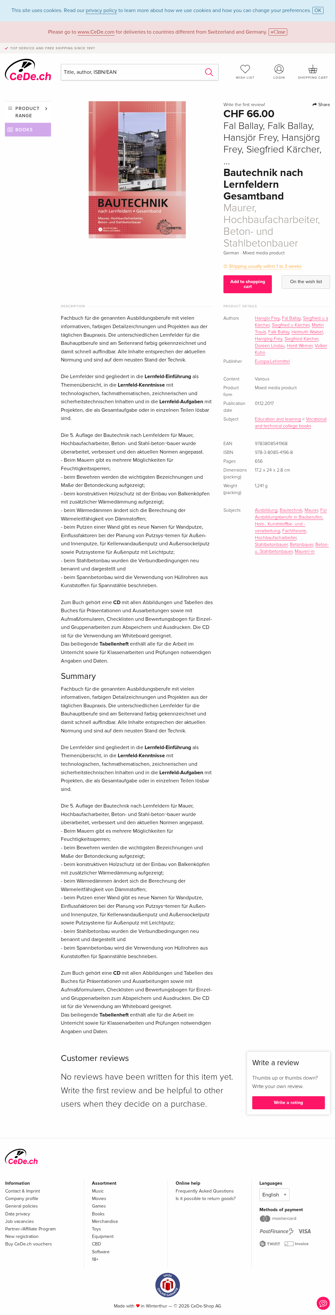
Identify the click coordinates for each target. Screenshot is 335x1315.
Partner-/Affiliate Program (30, 1229)
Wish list (245, 78)
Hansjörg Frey (268, 339)
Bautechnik (291, 510)
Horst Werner (299, 346)
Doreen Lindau (270, 346)
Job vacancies (19, 1221)
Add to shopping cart (247, 284)
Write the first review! (244, 105)
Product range (27, 112)
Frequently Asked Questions (205, 1191)
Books (24, 130)
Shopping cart (313, 78)
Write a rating (288, 1102)
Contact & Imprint (22, 1191)
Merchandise (105, 1221)
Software (101, 1252)
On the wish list (306, 281)
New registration (22, 1236)
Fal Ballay (291, 318)
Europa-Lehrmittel (272, 361)
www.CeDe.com (96, 32)
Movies (99, 1198)
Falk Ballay (278, 332)
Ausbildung (266, 510)
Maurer (311, 510)
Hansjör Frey (267, 318)
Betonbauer (301, 544)
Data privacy (17, 1214)
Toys (96, 1229)
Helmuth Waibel (307, 332)
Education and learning (278, 419)
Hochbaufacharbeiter (275, 538)
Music (98, 1191)
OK (318, 10)
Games (99, 1206)
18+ (95, 1259)
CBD (96, 1244)
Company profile (21, 1198)
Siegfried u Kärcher (290, 325)
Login (279, 78)
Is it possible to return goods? (206, 1198)
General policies (21, 1206)
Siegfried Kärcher (301, 339)
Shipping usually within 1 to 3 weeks (265, 266)
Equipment (103, 1236)
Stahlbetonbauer (271, 544)
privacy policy (101, 10)
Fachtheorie (294, 531)
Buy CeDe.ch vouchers (28, 1244)
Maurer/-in (305, 551)
